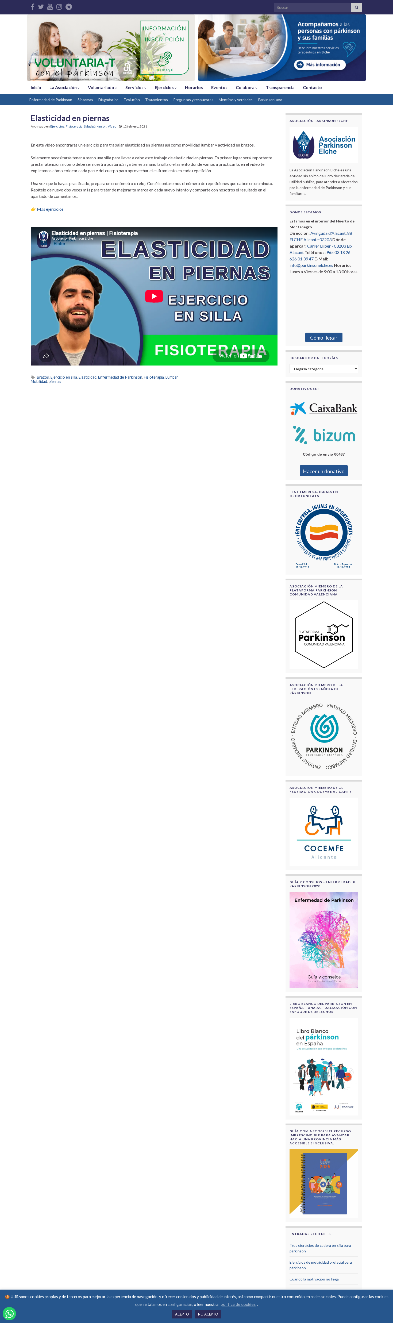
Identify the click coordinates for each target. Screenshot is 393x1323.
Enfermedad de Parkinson (50, 99)
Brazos (43, 377)
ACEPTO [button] (182, 1314)
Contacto (312, 87)
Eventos (219, 87)
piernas (55, 381)
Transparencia (280, 87)
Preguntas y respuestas (193, 99)
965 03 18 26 (338, 252)
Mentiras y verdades (236, 99)
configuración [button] (180, 1304)
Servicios (134, 87)
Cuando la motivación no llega (314, 1279)
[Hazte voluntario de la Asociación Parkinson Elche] (111, 47)
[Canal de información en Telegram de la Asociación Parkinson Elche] (69, 6)
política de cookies (238, 1304)
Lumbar (171, 377)
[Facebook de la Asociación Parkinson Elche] (32, 6)
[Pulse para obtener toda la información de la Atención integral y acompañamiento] (282, 47)
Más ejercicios (50, 208)
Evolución (132, 99)
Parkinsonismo (270, 99)
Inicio (36, 87)
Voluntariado (101, 87)
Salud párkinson (95, 126)
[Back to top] (381, 1311)
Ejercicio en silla (64, 377)
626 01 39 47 (302, 258)
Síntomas (85, 99)
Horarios (194, 87)
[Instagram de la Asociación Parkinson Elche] (59, 6)
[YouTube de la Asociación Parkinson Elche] (50, 6)
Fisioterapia (74, 126)
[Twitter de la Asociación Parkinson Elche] (41, 6)
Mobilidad (39, 381)
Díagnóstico (108, 99)
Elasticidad (88, 377)
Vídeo (112, 126)
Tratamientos (156, 99)
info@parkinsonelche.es (311, 265)
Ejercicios (165, 87)
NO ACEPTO (208, 1314)
